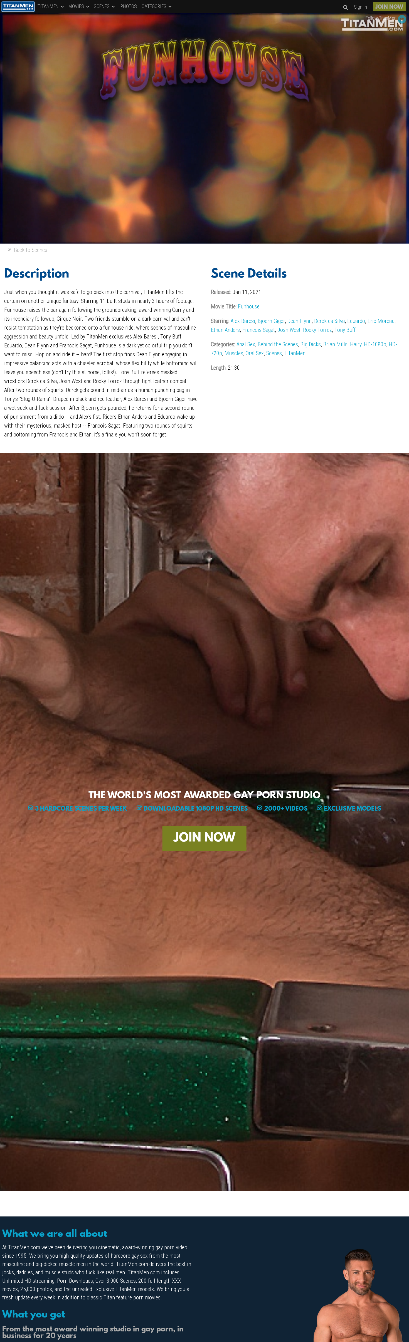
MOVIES (76, 6)
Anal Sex (245, 344)
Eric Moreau (381, 321)
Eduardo (356, 321)
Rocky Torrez (317, 330)
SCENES (102, 6)
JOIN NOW (389, 7)
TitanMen (294, 353)
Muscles (234, 353)
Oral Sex (255, 353)
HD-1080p (375, 344)
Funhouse (249, 306)
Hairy (355, 344)
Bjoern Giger (271, 321)
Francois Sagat (258, 330)
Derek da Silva (329, 321)
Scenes (274, 353)
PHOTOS (128, 6)
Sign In (360, 7)
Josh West (288, 330)
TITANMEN (49, 6)
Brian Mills (335, 344)
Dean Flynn (299, 321)
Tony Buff (345, 330)
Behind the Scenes (278, 344)
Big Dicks (310, 344)
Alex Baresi (243, 321)
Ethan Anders (225, 330)
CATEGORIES (154, 6)
